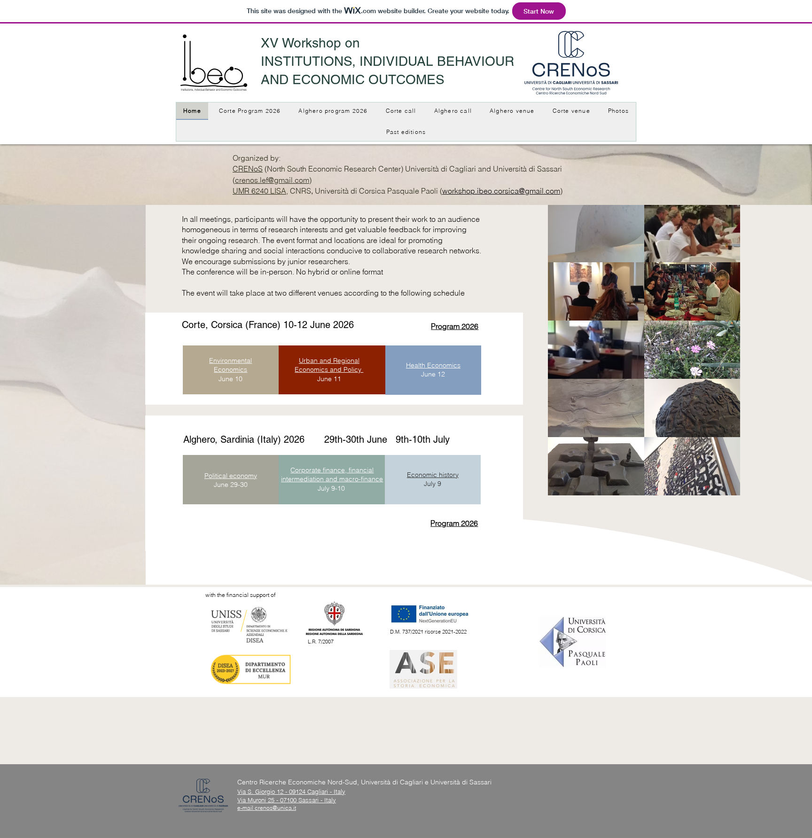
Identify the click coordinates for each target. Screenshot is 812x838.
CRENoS (248, 168)
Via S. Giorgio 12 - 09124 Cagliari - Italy (291, 791)
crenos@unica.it (275, 807)
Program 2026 (454, 523)
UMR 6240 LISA (259, 191)
